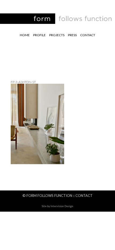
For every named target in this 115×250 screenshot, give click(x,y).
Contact (87, 35)
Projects (56, 35)
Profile (39, 35)
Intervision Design (62, 206)
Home (25, 35)
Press (72, 35)
